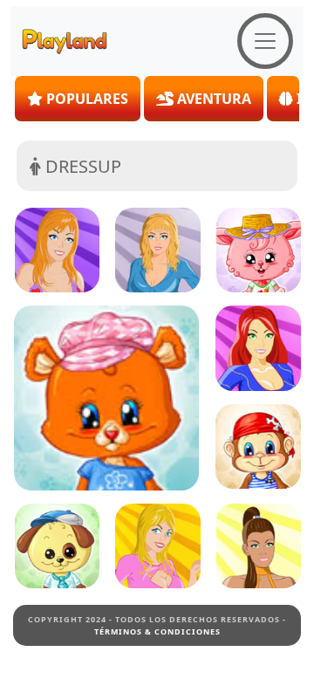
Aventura (212, 98)
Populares (85, 98)
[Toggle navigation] (265, 41)
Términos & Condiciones (157, 631)
